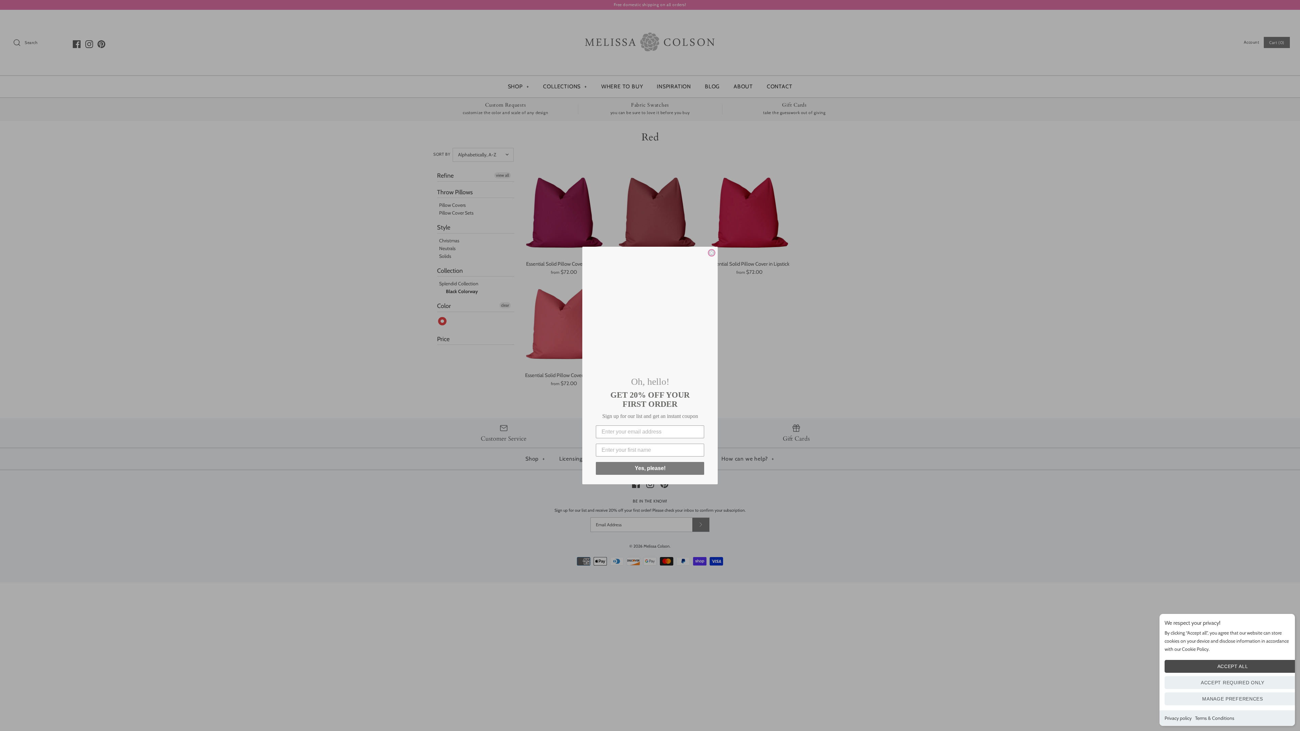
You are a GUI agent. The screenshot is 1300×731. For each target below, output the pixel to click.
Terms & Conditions (1214, 718)
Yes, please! (650, 468)
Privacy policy (1178, 718)
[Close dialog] (711, 252)
